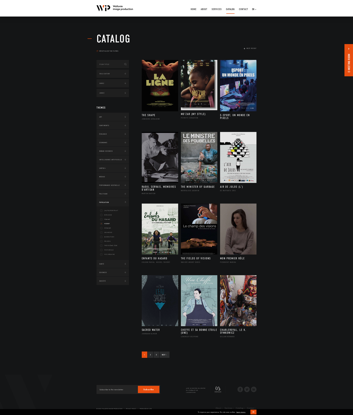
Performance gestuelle (109, 185)
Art (100, 117)
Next (164, 355)
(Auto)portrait (111, 210)
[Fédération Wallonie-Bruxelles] (218, 390)
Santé (101, 264)
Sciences (103, 272)
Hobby (107, 224)
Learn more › (241, 412)
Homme (107, 228)
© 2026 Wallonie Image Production (110, 408)
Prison (107, 241)
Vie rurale (108, 250)
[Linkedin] (253, 390)
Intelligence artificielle (110, 160)
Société (102, 281)
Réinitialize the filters (108, 51)
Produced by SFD (146, 408)
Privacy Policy (131, 408)
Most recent (252, 48)
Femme (107, 219)
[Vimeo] (247, 390)
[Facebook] (240, 390)
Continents (104, 125)
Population (104, 202)
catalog (113, 39)
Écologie (103, 134)
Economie (103, 143)
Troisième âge (110, 245)
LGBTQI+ (102, 168)
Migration (109, 237)
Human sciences (106, 151)
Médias (102, 177)
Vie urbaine (109, 254)
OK (253, 412)
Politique (103, 194)
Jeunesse (108, 232)
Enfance (108, 215)
